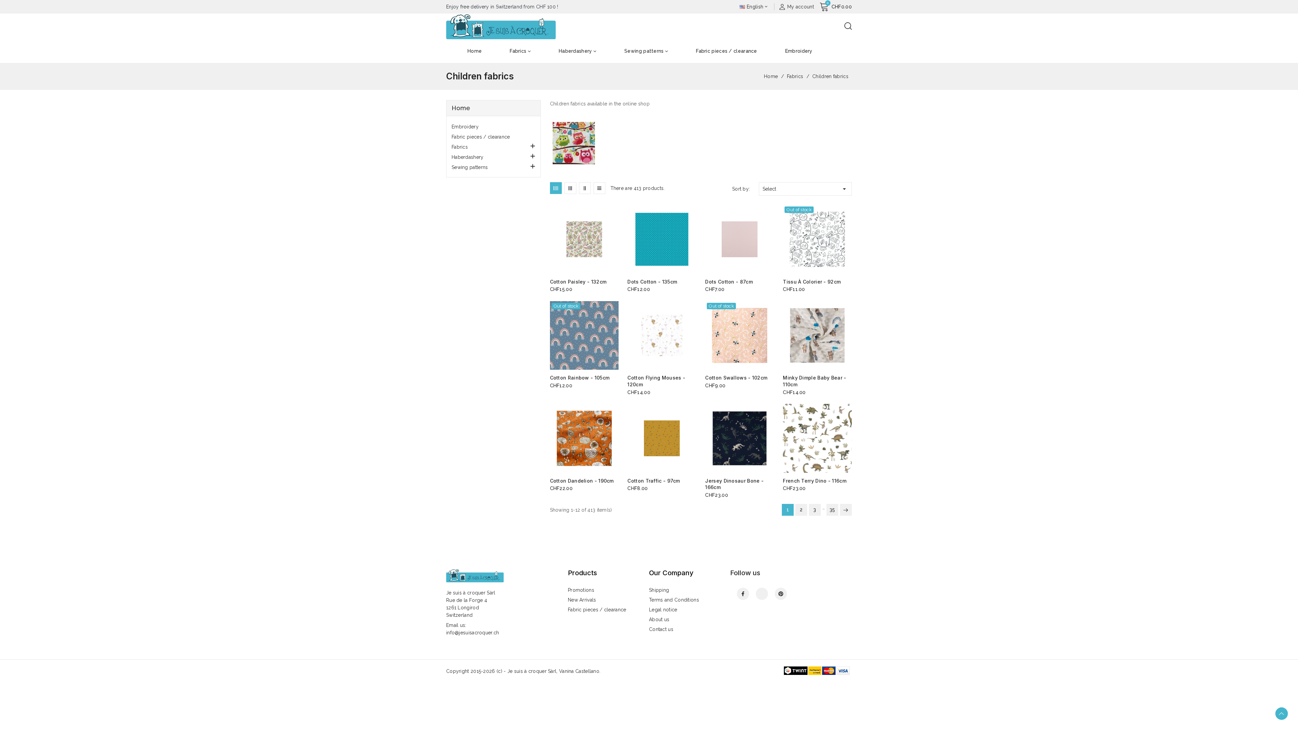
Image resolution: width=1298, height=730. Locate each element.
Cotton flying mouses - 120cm (656, 381)
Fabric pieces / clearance (481, 137)
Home (461, 108)
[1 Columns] (599, 188)
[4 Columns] (555, 188)
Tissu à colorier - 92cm (812, 282)
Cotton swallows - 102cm (736, 378)
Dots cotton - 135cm (652, 282)
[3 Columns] (570, 188)
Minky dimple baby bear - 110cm (814, 381)
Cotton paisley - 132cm (578, 282)
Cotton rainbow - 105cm (580, 378)
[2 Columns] (585, 188)
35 (832, 509)
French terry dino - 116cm (814, 481)
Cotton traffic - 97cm (653, 481)
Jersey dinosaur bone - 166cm (734, 484)
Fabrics (460, 147)
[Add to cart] (616, 239)
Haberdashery (468, 157)
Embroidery (465, 126)
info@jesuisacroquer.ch (472, 632)
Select (805, 189)
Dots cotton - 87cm (728, 282)
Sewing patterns (470, 167)
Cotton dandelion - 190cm (582, 481)
